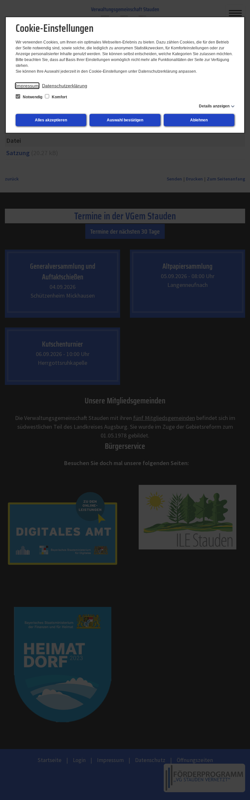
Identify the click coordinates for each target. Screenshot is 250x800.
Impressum (27, 85)
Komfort (59, 97)
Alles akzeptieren (51, 120)
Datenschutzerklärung (64, 85)
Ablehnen (199, 120)
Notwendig (32, 97)
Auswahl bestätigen (125, 120)
